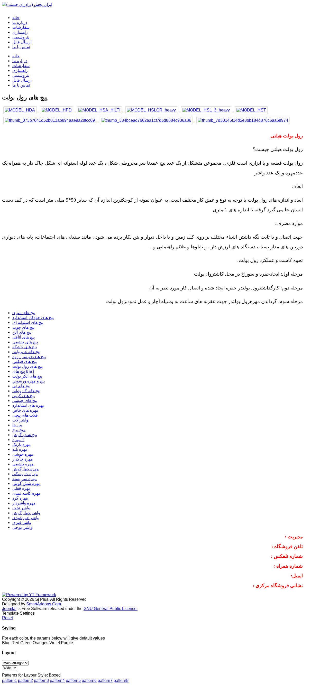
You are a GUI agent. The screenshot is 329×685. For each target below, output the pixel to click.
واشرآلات (20, 420)
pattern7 (105, 680)
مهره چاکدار (22, 459)
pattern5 (73, 680)
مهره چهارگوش (25, 469)
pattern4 (57, 680)
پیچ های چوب (23, 327)
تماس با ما (21, 85)
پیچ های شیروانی (26, 352)
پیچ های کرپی (23, 395)
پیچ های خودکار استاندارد (33, 317)
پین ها (17, 425)
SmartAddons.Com (43, 604)
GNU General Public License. (111, 608)
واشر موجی (22, 527)
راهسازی (20, 70)
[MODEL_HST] (251, 110)
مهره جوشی (22, 454)
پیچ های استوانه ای (27, 322)
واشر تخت (21, 508)
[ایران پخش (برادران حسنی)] (27, 4)
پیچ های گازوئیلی (26, 391)
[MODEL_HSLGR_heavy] (152, 110)
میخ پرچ (18, 430)
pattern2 (25, 680)
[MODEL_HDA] (20, 110)
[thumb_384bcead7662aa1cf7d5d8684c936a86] (147, 120)
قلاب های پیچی (25, 415)
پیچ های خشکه (24, 347)
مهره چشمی (23, 464)
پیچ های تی (21, 386)
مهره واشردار (23, 503)
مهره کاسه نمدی (26, 493)
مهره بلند (20, 449)
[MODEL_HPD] (57, 110)
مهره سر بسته (24, 478)
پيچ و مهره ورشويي (28, 381)
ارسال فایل (22, 80)
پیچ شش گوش (24, 435)
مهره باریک (21, 444)
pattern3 (41, 680)
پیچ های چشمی (25, 342)
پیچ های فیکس (24, 361)
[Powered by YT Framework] (29, 595)
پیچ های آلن (21, 332)
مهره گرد (20, 498)
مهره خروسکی (25, 474)
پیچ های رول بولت (27, 366)
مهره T (18, 439)
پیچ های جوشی (24, 400)
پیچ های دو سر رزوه (29, 356)
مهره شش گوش (26, 483)
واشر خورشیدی (25, 517)
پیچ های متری (23, 313)
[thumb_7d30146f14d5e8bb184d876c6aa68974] (243, 120)
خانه (16, 56)
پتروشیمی (20, 75)
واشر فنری (21, 522)
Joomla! (9, 608)
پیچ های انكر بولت (27, 376)
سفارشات (21, 65)
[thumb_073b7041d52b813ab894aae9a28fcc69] (50, 120)
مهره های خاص (25, 410)
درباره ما (19, 61)
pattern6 (89, 680)
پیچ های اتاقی (23, 337)
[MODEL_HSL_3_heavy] (207, 110)
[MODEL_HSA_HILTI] (100, 110)
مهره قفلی (21, 488)
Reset (7, 618)
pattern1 (9, 680)
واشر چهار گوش (26, 513)
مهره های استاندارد (28, 405)
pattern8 (121, 680)
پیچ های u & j (23, 371)
